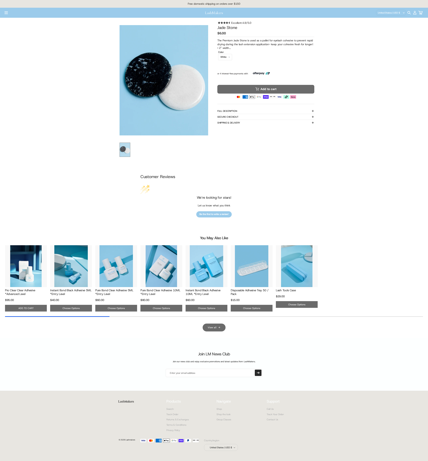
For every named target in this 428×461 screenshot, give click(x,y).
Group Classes (224, 419)
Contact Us (272, 419)
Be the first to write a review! (214, 214)
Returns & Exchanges (177, 419)
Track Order (172, 414)
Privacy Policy (173, 430)
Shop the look (224, 414)
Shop (219, 408)
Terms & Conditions (176, 424)
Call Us (270, 408)
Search (170, 408)
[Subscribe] (258, 373)
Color (221, 52)
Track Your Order (275, 414)
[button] (6, 12)
